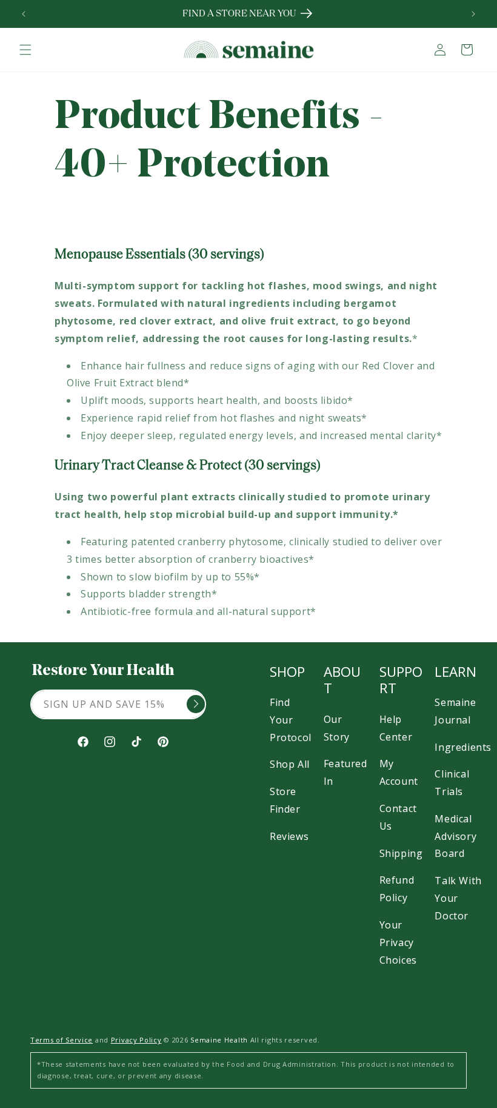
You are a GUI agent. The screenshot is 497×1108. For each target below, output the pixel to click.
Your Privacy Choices (398, 942)
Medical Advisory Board (455, 836)
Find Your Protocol (291, 720)
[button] (25, 49)
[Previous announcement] (23, 14)
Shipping (401, 853)
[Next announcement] (473, 14)
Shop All (290, 764)
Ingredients (463, 747)
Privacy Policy (136, 1039)
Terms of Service (61, 1039)
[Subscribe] (196, 704)
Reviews (289, 836)
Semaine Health (219, 1039)
